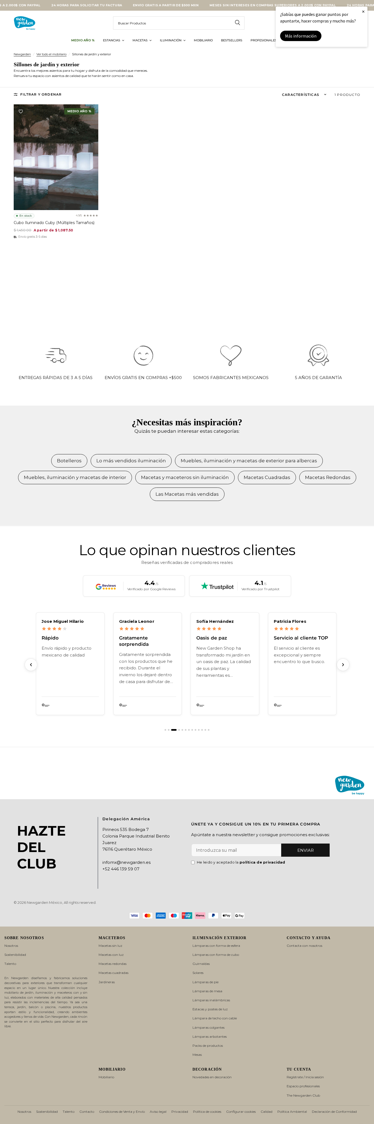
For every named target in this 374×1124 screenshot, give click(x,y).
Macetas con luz (111, 955)
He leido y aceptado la (241, 862)
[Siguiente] (343, 664)
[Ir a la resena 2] (168, 730)
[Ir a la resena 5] (182, 730)
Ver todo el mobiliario (51, 54)
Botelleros (69, 460)
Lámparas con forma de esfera (216, 946)
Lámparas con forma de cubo (215, 955)
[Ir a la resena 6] (185, 730)
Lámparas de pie (205, 982)
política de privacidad (262, 862)
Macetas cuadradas (113, 973)
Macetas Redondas (327, 477)
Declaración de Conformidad (334, 1111)
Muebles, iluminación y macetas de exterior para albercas (249, 460)
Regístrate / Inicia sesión (305, 1077)
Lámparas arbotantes (209, 1036)
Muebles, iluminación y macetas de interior (75, 477)
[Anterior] (31, 664)
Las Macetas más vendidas (187, 494)
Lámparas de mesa (207, 991)
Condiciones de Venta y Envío (122, 1111)
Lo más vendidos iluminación (131, 460)
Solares (197, 973)
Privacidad (179, 1111)
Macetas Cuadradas (267, 477)
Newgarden (22, 54)
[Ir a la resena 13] (208, 730)
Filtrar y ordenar (41, 94)
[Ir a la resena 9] (195, 730)
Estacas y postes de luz (210, 1009)
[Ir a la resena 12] (205, 730)
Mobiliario (106, 1077)
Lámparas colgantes (208, 1027)
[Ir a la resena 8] (192, 730)
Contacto (86, 1111)
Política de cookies (207, 1111)
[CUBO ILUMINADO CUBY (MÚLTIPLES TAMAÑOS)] (56, 157)
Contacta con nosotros (304, 946)
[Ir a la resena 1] (165, 730)
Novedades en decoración (212, 1077)
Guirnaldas (201, 964)
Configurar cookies (241, 1111)
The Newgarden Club (303, 1095)
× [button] (363, 11)
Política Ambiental (292, 1111)
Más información (301, 36)
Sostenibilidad (15, 955)
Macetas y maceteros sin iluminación (185, 477)
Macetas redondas (112, 964)
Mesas (197, 1055)
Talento (10, 964)
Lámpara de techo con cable (214, 1018)
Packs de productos (207, 1045)
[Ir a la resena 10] (199, 730)
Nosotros (11, 946)
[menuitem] (83, 40)
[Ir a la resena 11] (202, 730)
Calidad (266, 1111)
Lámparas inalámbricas (211, 1000)
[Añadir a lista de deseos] (20, 111)
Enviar (305, 850)
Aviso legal (158, 1111)
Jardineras (107, 982)
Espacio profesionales (303, 1086)
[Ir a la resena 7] (189, 730)
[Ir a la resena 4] (177, 730)
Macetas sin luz (110, 946)
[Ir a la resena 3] (172, 730)
